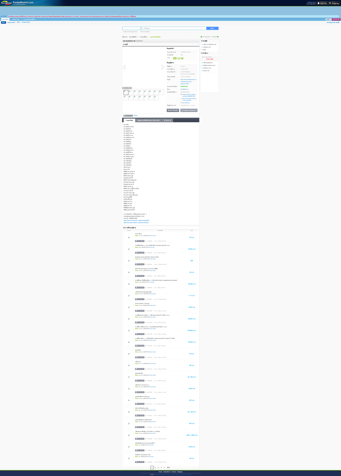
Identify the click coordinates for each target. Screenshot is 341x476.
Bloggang (180, 471)
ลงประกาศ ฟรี (11, 22)
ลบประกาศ (206, 70)
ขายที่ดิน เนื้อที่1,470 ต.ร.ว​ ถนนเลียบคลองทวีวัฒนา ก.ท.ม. (151, 326)
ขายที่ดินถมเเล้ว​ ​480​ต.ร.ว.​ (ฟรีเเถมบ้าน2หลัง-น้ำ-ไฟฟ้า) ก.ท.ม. (152, 315)
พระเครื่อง (143, 37)
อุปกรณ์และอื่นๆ (156, 37)
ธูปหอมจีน (138, 350)
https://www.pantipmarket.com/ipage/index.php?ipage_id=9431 (188, 81)
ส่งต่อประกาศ (207, 47)
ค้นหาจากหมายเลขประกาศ (131, 31)
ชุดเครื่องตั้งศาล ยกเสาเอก (142, 396)
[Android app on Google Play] (334, 3)
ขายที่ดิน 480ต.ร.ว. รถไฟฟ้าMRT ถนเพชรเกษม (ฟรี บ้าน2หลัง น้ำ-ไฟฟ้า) (155, 338)
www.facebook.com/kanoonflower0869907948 (189, 95)
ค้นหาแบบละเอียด (144, 31)
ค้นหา (212, 28)
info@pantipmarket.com (160, 474)
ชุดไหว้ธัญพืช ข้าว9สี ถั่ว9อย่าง (143, 420)
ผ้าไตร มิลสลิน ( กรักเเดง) (142, 303)
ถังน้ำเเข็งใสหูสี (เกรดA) (141, 408)
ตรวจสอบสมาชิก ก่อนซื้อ (333, 22)
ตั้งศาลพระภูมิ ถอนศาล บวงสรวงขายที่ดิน (146, 268)
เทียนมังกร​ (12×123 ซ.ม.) (142, 385)
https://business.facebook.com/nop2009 (189, 99)
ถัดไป (168, 467)
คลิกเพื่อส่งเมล (184, 89)
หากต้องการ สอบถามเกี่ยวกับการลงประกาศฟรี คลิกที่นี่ (178, 474)
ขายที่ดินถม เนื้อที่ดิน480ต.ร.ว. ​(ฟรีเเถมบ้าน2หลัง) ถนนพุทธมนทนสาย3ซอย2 (156, 280)
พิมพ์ (204, 49)
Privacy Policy (26, 22)
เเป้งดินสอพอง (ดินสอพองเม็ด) (143, 292)
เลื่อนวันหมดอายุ (207, 62)
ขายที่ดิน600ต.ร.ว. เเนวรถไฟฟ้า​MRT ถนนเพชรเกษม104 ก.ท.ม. (152, 245)
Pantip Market (166, 471)
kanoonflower (186, 102)
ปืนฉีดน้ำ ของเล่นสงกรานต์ (142, 454)
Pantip (160, 471)
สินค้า (3, 22)
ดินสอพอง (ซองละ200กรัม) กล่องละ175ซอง (147, 257)
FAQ (18, 22)
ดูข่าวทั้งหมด (4, 16)
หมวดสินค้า (133, 37)
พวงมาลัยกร (138, 233)
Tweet (135, 115)
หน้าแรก (124, 37)
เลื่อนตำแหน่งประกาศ (209, 65)
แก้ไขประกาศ (207, 68)
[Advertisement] (170, 10)
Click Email (153, 235)
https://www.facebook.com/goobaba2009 (136, 220)
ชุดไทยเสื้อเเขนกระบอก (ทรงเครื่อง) (145, 443)
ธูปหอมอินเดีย (139, 373)
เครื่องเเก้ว (138, 361)
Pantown (174, 471)
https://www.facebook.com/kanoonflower (136, 222)
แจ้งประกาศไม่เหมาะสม (209, 44)
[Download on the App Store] (322, 3)
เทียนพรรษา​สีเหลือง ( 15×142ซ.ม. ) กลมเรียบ (147, 431)
